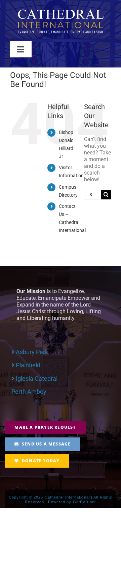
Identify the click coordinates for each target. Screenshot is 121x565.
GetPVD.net (84, 502)
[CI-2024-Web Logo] (60, 11)
